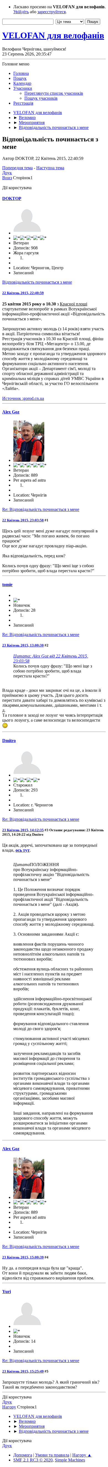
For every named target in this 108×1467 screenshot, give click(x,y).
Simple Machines (70, 1460)
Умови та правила (52, 1455)
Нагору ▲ (82, 1455)
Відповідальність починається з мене (37, 282)
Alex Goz (10, 412)
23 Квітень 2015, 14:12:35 (23, 830)
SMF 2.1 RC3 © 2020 (33, 1460)
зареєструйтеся (51, 11)
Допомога (22, 1455)
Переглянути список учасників (53, 93)
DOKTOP (11, 198)
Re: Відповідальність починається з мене (40, 509)
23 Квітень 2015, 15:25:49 (23, 1371)
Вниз (7, 177)
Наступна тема (50, 167)
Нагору (9, 1407)
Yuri (6, 1291)
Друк (7, 172)
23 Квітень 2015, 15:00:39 (23, 1257)
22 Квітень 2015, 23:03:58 (23, 520)
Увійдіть (21, 11)
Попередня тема (17, 167)
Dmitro (9, 740)
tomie (7, 584)
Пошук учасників (41, 98)
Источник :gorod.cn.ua (23, 398)
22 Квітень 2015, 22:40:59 (23, 293)
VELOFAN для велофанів (53, 35)
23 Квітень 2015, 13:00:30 (23, 645)
